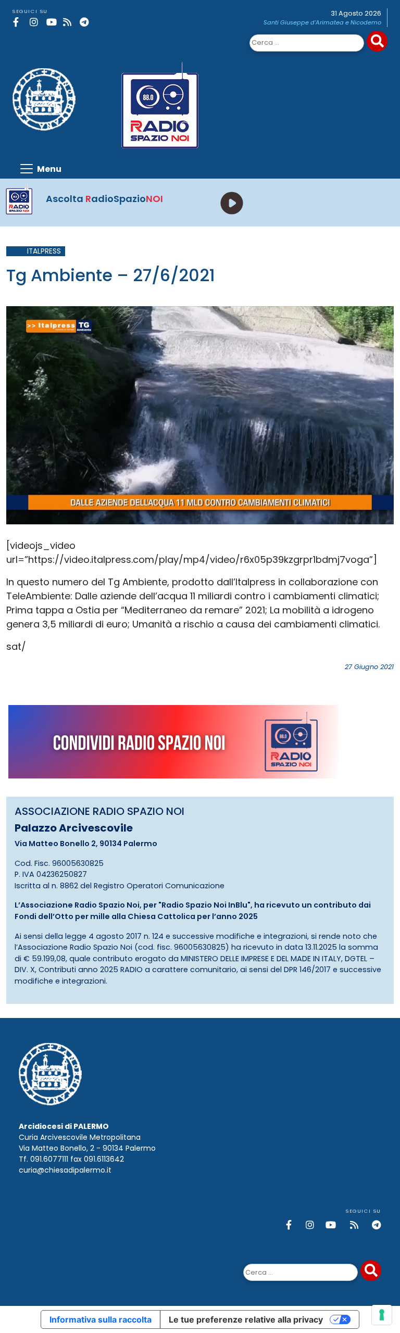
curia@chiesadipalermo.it (65, 1170)
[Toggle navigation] (40, 169)
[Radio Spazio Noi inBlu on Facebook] (19, 22)
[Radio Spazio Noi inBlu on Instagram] (36, 22)
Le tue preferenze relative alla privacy (246, 1319)
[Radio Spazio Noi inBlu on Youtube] (53, 22)
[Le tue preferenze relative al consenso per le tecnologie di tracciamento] (382, 1315)
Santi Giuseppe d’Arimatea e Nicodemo (322, 22)
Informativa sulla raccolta (100, 1319)
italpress (44, 251)
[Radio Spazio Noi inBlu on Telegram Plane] (86, 22)
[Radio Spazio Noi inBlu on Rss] (70, 22)
